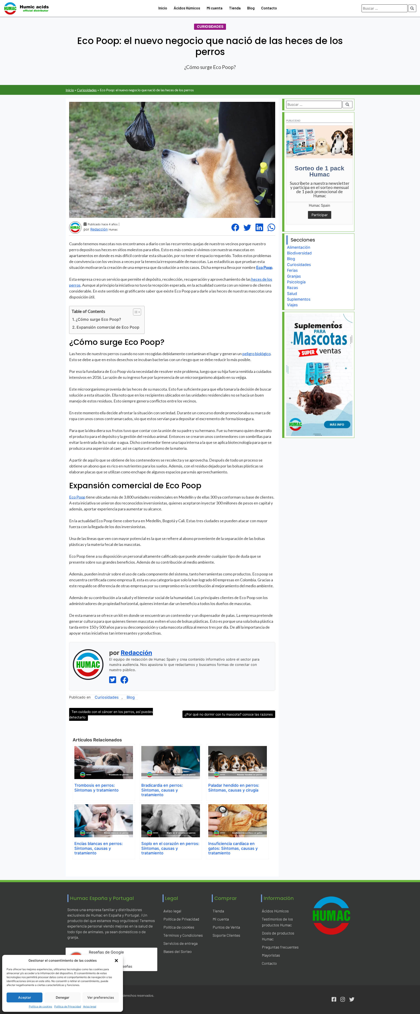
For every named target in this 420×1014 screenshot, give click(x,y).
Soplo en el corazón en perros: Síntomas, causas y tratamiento (170, 848)
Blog (251, 8)
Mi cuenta (214, 8)
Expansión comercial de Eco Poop (108, 327)
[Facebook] (235, 227)
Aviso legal (89, 1006)
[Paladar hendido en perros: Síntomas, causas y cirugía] (237, 749)
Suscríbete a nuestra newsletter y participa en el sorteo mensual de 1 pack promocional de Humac (319, 189)
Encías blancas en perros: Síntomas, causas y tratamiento (98, 848)
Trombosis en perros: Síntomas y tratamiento (96, 787)
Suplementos (298, 299)
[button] (116, 960)
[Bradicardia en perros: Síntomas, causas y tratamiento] (170, 749)
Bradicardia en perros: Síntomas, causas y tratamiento (162, 790)
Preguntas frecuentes (280, 947)
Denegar (62, 997)
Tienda (235, 8)
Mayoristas (271, 955)
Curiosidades (210, 27)
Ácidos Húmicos (187, 8)
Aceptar (24, 997)
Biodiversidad (299, 253)
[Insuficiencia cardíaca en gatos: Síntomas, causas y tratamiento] (237, 807)
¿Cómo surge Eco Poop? (98, 319)
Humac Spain (319, 205)
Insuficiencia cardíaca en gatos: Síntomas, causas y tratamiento (233, 848)
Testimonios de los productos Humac (277, 922)
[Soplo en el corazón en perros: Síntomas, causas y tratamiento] (170, 807)
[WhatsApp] (271, 227)
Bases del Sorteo (177, 951)
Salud (292, 293)
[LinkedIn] (259, 227)
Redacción (99, 229)
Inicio (162, 8)
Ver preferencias (100, 997)
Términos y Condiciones (183, 935)
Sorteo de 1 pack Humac (319, 171)
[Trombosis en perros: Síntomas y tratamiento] (103, 749)
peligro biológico (256, 353)
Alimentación (298, 247)
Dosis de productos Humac (278, 936)
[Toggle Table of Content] (135, 312)
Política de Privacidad (67, 1006)
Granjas (294, 276)
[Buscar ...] (412, 8)
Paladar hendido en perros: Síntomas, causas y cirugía (233, 787)
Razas (292, 287)
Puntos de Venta (226, 927)
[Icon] (334, 999)
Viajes (292, 305)
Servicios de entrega (180, 943)
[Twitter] (247, 227)
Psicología (296, 282)
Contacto (269, 8)
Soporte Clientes (226, 935)
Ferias (292, 270)
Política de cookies (40, 1006)
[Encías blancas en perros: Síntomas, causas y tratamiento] (103, 807)
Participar (320, 215)
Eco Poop (77, 497)
